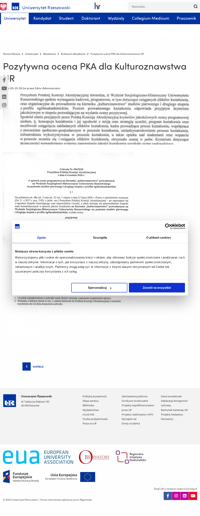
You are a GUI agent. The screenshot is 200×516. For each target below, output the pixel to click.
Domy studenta (131, 423)
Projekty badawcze (172, 414)
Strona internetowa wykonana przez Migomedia (66, 499)
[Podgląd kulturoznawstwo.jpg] (100, 119)
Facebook (168, 496)
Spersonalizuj (97, 287)
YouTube (193, 496)
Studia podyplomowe (95, 419)
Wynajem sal (129, 419)
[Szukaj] (195, 6)
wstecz (38, 366)
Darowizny (167, 419)
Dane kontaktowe (171, 396)
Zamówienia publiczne (134, 396)
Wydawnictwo (91, 410)
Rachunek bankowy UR (174, 410)
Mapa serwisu (91, 401)
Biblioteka (88, 405)
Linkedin (184, 496)
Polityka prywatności (95, 396)
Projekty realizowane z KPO (137, 414)
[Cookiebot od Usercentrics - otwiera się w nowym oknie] (168, 226)
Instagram (176, 496)
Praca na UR (89, 423)
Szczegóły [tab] (100, 237)
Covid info (88, 414)
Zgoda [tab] (41, 237)
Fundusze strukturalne (135, 401)
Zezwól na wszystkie (157, 287)
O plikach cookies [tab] (158, 237)
